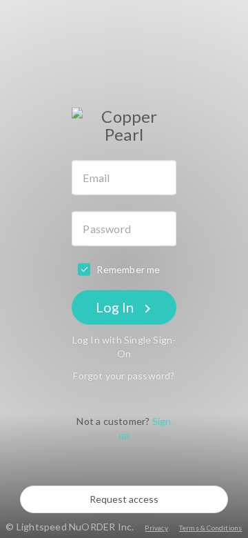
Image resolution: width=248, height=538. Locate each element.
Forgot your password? (123, 375)
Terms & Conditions (210, 528)
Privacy (156, 528)
